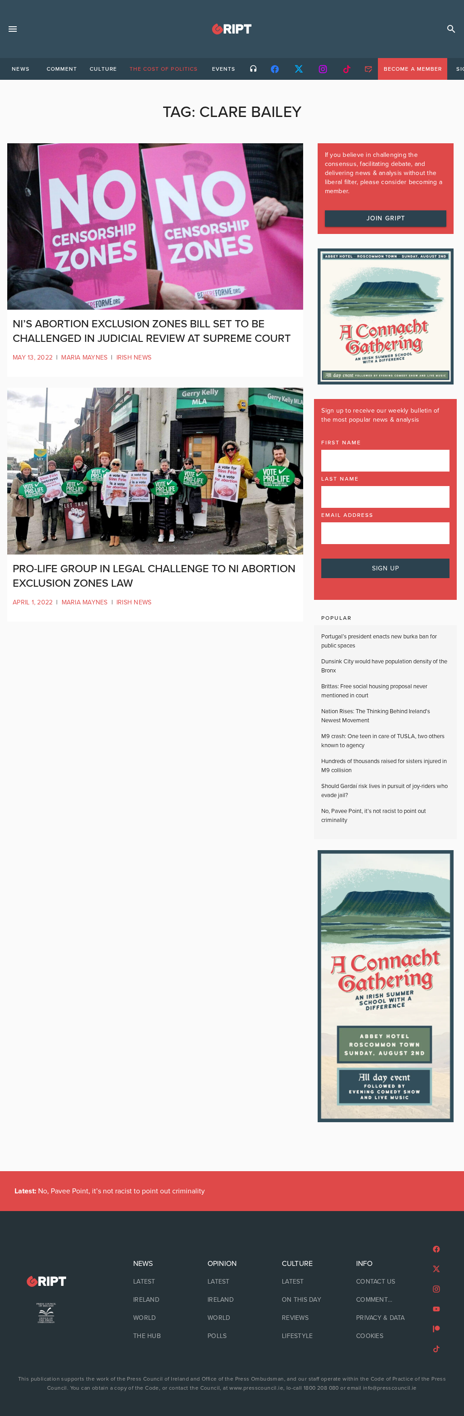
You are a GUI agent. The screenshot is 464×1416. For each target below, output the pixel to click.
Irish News (134, 357)
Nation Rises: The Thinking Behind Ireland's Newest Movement (375, 716)
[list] (157, 1300)
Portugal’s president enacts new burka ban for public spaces (379, 641)
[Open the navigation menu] (13, 29)
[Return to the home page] (46, 1281)
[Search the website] (451, 29)
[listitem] (157, 1282)
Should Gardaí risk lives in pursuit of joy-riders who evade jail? (384, 791)
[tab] (20, 69)
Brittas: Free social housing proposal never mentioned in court (374, 691)
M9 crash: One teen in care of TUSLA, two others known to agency (383, 741)
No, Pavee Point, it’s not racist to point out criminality (373, 816)
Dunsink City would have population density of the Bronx (384, 666)
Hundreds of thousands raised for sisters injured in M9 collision (384, 766)
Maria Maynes (84, 357)
